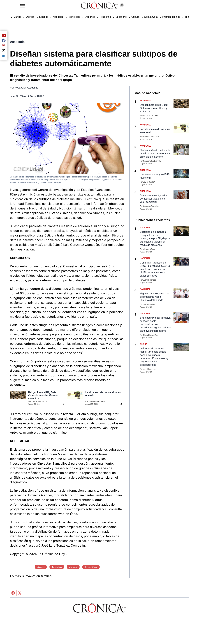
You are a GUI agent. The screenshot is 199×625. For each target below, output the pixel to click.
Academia (105, 16)
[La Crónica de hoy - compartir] (63, 404)
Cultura (135, 16)
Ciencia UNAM (91, 567)
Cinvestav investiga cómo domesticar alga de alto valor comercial (154, 198)
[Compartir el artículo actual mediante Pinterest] (3, 45)
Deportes (90, 16)
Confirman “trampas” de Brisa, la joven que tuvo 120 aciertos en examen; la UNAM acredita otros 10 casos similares (155, 269)
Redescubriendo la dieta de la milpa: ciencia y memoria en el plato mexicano (155, 153)
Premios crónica (171, 16)
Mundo (17, 16)
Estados (43, 16)
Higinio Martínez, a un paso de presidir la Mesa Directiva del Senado (155, 297)
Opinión (30, 16)
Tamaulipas (57, 567)
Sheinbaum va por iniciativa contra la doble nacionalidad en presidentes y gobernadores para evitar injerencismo (155, 324)
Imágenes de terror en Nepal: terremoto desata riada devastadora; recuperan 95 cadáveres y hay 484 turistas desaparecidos (154, 356)
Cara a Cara (151, 16)
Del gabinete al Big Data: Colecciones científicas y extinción (43, 395)
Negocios (58, 16)
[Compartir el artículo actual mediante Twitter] (3, 50)
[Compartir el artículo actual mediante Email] (3, 35)
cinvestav (73, 567)
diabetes (40, 567)
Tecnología (74, 16)
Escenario (121, 16)
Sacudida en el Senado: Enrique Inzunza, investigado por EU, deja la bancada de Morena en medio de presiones (155, 238)
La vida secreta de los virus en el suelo (103, 394)
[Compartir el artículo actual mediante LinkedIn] (3, 55)
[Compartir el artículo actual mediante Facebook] (3, 40)
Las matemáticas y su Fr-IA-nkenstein (155, 176)
